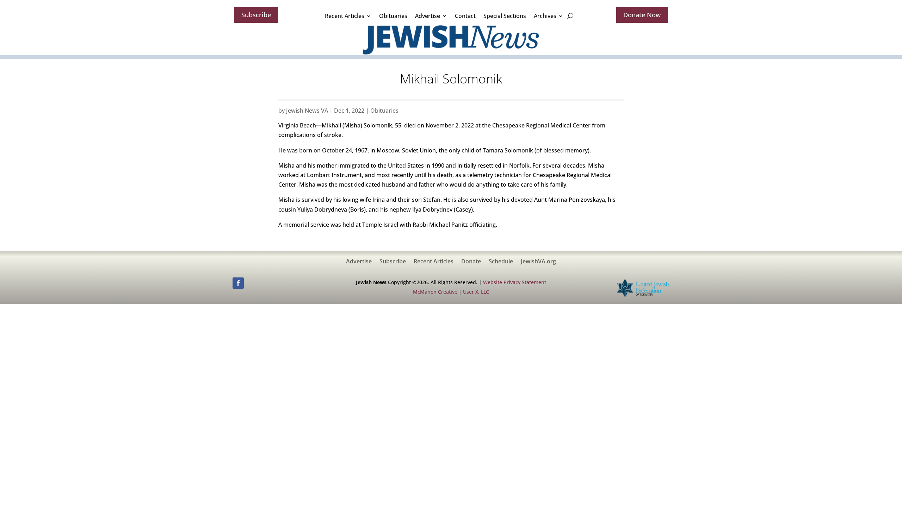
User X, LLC (476, 291)
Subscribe (256, 15)
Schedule (501, 262)
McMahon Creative (435, 291)
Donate (471, 262)
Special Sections (504, 16)
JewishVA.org (538, 262)
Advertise (427, 16)
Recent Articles (344, 16)
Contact (465, 16)
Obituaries (393, 16)
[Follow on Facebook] (238, 283)
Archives (545, 16)
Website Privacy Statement (514, 282)
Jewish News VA (307, 110)
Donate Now (642, 15)
